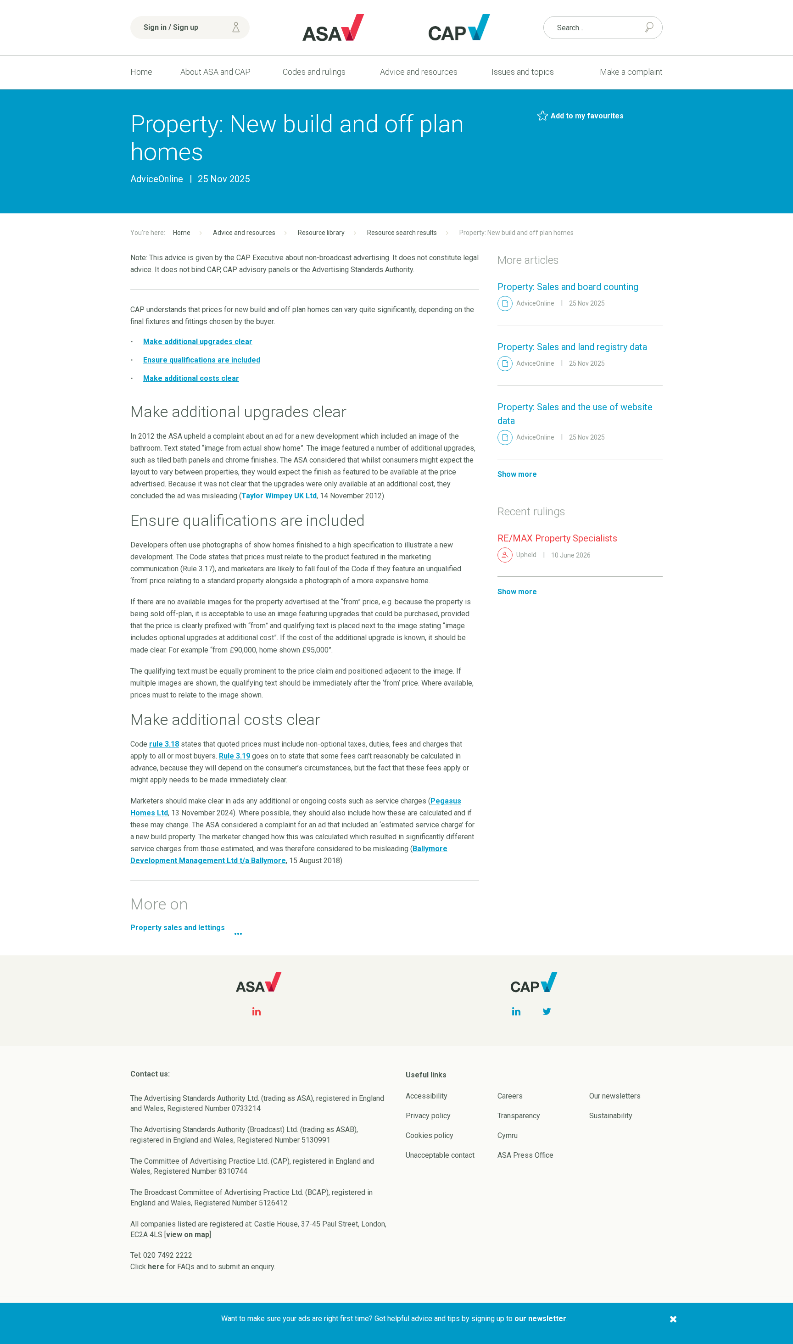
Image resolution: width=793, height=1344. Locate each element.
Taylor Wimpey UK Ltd (279, 495)
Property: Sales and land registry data (572, 346)
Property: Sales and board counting (567, 286)
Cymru (507, 1135)
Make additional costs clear (191, 378)
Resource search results (402, 232)
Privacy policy (428, 1115)
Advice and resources (419, 72)
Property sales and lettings (177, 927)
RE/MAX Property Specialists (557, 538)
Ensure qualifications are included (201, 360)
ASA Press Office (525, 1155)
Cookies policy (429, 1135)
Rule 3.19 (234, 756)
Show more (517, 474)
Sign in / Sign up (171, 27)
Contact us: (150, 1074)
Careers (510, 1096)
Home (141, 72)
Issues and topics (522, 72)
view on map (187, 1234)
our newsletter (540, 1318)
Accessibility (426, 1096)
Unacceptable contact (440, 1155)
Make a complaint (631, 72)
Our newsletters (615, 1096)
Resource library (321, 232)
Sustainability (610, 1115)
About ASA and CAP (215, 72)
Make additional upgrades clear (197, 341)
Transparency (518, 1115)
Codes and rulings (314, 72)
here (156, 1266)
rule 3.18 (164, 744)
